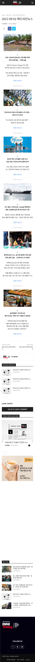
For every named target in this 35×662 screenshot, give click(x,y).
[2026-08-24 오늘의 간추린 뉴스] (6, 390)
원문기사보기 (17, 80)
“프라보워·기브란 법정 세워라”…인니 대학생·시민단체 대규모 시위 (23, 604)
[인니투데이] (6, 356)
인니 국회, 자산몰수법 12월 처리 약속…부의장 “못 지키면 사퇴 (22, 586)
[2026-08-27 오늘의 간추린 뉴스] (6, 372)
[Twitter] (14, 28)
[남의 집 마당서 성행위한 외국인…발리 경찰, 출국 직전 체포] (6, 569)
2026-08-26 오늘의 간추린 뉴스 (22, 379)
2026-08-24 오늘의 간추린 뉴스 (22, 388)
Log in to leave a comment (17, 409)
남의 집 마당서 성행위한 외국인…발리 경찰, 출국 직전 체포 (23, 568)
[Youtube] (22, 647)
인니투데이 (4, 24)
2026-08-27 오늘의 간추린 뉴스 (22, 370)
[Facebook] (9, 28)
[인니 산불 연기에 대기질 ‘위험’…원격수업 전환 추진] (6, 578)
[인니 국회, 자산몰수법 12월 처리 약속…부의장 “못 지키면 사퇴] (6, 587)
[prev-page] (3, 397)
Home (3, 15)
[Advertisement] (17, 501)
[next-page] (6, 397)
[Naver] (17, 647)
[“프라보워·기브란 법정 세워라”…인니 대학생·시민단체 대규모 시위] (6, 605)
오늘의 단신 (9, 15)
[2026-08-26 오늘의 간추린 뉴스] (6, 381)
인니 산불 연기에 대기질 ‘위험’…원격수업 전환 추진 (22, 577)
